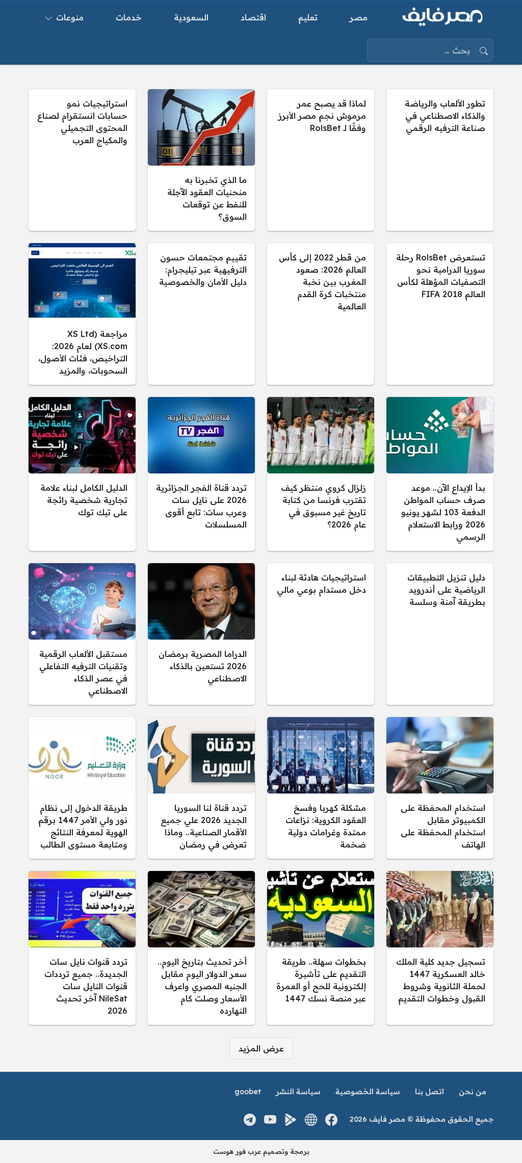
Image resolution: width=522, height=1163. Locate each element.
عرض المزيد (261, 1048)
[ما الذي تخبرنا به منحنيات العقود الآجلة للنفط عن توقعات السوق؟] (201, 160)
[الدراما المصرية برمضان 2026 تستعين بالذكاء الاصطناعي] (201, 634)
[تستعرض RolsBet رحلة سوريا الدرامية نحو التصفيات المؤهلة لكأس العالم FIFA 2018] (439, 314)
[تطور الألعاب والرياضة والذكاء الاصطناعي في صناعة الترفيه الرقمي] (439, 160)
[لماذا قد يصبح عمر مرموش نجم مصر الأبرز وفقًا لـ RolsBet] (320, 160)
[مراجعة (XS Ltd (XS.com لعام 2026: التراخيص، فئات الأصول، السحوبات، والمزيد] (82, 314)
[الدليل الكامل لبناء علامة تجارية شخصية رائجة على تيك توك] (82, 474)
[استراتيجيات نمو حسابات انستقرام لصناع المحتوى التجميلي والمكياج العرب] (82, 160)
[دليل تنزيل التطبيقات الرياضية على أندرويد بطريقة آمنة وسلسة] (439, 634)
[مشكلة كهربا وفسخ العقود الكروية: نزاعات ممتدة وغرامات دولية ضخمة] (320, 788)
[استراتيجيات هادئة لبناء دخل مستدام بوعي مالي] (320, 634)
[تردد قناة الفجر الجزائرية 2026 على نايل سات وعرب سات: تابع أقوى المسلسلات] (201, 474)
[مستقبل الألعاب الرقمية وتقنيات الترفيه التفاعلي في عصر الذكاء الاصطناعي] (82, 634)
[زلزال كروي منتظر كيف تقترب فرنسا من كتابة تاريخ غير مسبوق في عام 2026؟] (320, 474)
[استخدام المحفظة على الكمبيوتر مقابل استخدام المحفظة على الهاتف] (439, 788)
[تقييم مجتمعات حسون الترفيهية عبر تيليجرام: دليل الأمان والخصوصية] (201, 314)
